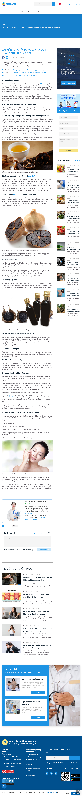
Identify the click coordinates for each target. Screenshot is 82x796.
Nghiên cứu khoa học (43, 11)
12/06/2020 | (25, 73)
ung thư (31, 176)
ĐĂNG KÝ (74, 758)
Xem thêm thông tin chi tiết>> (33, 513)
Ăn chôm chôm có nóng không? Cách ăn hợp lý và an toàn (73, 202)
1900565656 (7, 754)
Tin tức (50, 11)
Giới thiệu (15, 11)
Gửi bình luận (43, 550)
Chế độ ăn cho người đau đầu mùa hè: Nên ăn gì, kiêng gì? (73, 171)
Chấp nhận (76, 793)
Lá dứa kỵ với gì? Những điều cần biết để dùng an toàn (73, 249)
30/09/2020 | (25, 70)
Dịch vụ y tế (21, 11)
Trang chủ (5, 27)
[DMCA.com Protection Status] (8, 782)
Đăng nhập (76, 4)
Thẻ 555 (55, 11)
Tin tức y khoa (15, 27)
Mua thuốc (73, 11)
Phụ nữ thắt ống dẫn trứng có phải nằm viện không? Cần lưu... (73, 187)
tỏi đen (41, 84)
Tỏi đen (15, 525)
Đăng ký (68, 4)
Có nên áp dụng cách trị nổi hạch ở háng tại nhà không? (73, 295)
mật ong (10, 396)
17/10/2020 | (21, 75)
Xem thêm (77, 160)
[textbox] (68, 134)
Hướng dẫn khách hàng (30, 11)
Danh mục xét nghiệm (64, 11)
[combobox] (68, 134)
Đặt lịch (37, 692)
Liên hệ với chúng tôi (68, 83)
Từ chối (67, 793)
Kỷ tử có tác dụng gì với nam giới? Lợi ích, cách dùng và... (73, 233)
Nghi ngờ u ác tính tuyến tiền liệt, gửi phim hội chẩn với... (72, 264)
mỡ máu (16, 194)
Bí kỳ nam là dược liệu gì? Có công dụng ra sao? (73, 311)
